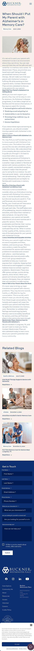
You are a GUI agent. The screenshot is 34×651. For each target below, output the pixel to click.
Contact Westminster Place (13, 329)
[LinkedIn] (20, 579)
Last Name (5, 479)
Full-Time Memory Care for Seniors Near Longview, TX (16, 451)
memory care (18, 74)
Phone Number (7, 497)
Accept (17, 644)
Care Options (6, 586)
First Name (5, 470)
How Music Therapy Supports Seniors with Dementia (16, 380)
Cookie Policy (6, 610)
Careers (5, 606)
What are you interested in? (10, 506)
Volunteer (5, 603)
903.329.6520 (14, 86)
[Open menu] (30, 4)
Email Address (6, 488)
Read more (6, 385)
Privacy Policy (23, 648)
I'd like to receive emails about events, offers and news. (16, 545)
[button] (31, 625)
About (4, 593)
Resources (5, 596)
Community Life (7, 589)
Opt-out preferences (12, 648)
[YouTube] (27, 579)
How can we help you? (8, 524)
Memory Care (7, 29)
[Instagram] (13, 579)
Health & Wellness (8, 376)
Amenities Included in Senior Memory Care (16, 415)
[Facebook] (6, 579)
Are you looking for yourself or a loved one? (14, 515)
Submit (7, 553)
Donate (4, 600)
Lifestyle (5, 412)
